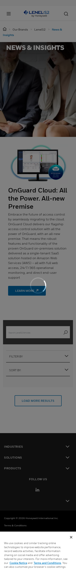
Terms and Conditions (47, 563)
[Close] (71, 537)
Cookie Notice (18, 563)
